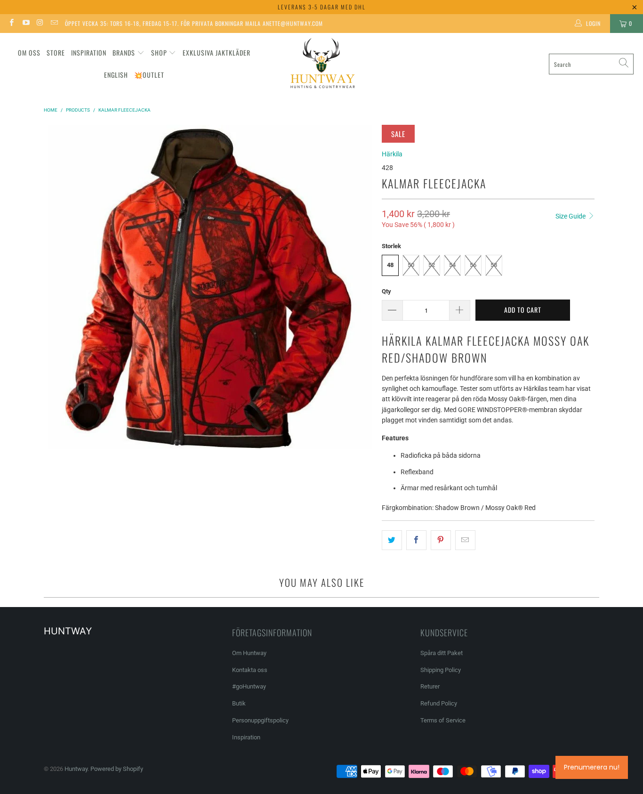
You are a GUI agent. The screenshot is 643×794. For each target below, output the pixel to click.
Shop (159, 52)
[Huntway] (321, 64)
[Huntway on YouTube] (25, 23)
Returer (430, 686)
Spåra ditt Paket (441, 652)
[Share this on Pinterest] (441, 540)
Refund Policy (438, 703)
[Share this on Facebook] (416, 540)
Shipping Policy (440, 669)
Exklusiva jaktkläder (216, 52)
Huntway (76, 768)
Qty (386, 291)
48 (390, 264)
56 (473, 264)
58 (493, 264)
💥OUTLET (149, 75)
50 (411, 264)
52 (431, 264)
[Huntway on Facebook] (11, 23)
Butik (239, 703)
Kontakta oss (249, 669)
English (116, 75)
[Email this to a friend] (465, 540)
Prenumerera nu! (591, 767)
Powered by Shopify (116, 768)
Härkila (392, 154)
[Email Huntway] (54, 23)
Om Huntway (249, 652)
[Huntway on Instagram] (40, 23)
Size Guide (571, 216)
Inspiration (88, 52)
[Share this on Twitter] (392, 540)
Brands (124, 52)
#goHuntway (249, 686)
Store (56, 52)
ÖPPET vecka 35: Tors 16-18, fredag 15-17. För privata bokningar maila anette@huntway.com (194, 23)
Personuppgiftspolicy (260, 720)
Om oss (29, 52)
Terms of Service (443, 720)
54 (452, 264)
